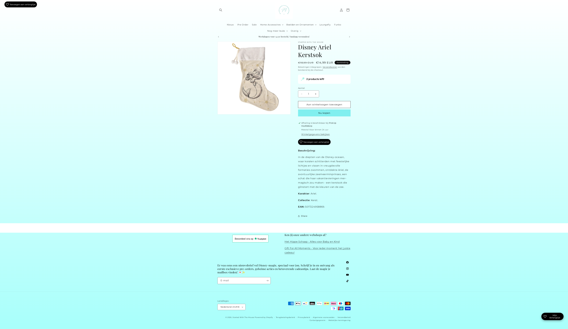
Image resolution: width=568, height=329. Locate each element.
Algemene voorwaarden (324, 317)
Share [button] (304, 216)
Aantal (301, 88)
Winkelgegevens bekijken (315, 134)
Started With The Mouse (243, 317)
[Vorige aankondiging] (218, 37)
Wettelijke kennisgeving (339, 320)
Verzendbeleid (344, 317)
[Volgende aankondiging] (349, 37)
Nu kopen (324, 113)
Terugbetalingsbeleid (285, 317)
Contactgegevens (318, 320)
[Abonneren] (267, 280)
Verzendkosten (330, 67)
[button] (220, 10)
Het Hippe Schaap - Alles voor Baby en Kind (312, 241)
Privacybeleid (304, 317)
